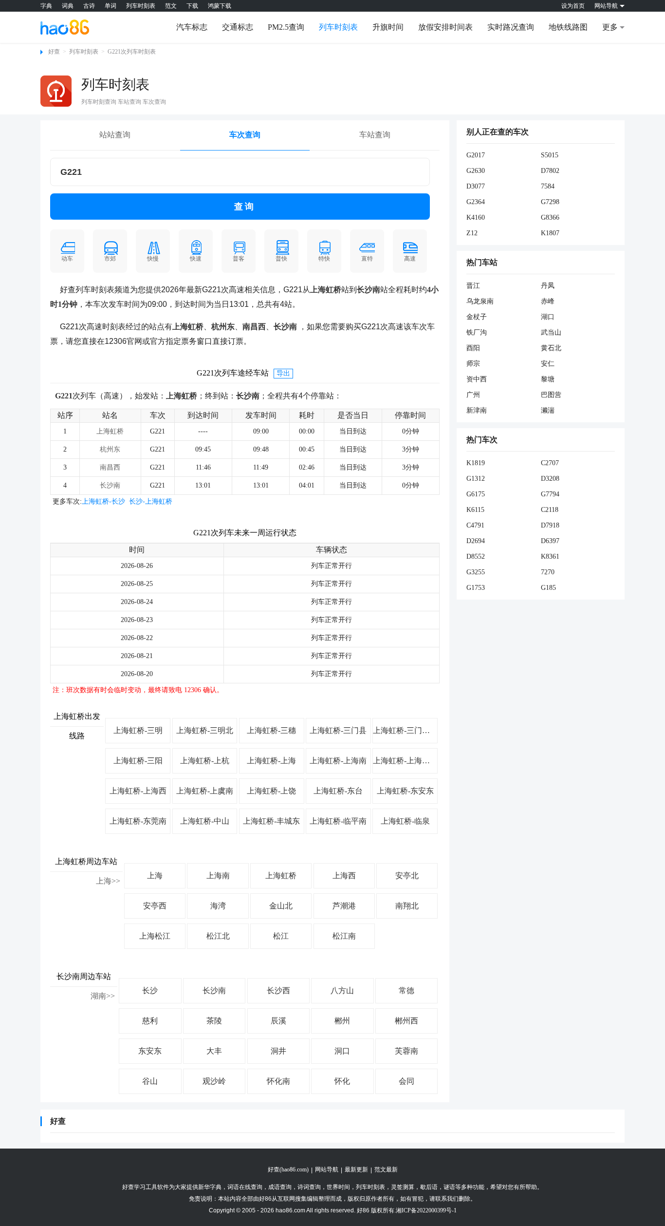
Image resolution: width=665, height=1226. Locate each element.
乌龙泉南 (480, 301)
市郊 (110, 258)
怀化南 (278, 1081)
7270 (547, 572)
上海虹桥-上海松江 (405, 760)
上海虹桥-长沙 (103, 501)
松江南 (344, 936)
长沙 (150, 990)
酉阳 (473, 348)
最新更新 (356, 1169)
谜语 (449, 1187)
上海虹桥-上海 (271, 760)
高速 (410, 258)
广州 (473, 394)
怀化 (342, 1081)
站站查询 (114, 135)
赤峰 (547, 301)
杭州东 (110, 449)
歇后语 (429, 1187)
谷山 (150, 1081)
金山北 (281, 906)
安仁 (547, 363)
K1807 (550, 233)
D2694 (475, 541)
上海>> (108, 881)
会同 (406, 1081)
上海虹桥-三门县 (338, 730)
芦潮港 (344, 906)
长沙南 (110, 485)
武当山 (551, 332)
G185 (548, 587)
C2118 (549, 509)
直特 (367, 258)
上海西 (344, 875)
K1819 (475, 463)
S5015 (549, 155)
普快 (281, 258)
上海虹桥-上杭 (204, 760)
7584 (547, 186)
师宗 (473, 363)
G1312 (475, 478)
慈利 (150, 1021)
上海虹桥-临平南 (338, 821)
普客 (238, 258)
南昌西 (110, 467)
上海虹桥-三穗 (271, 730)
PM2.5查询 (286, 27)
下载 (192, 5)
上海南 (218, 875)
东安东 (150, 1051)
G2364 (475, 202)
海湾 (218, 906)
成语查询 (280, 1187)
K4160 (475, 217)
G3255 (475, 572)
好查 (54, 51)
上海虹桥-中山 (204, 821)
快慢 (153, 258)
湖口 (547, 317)
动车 (67, 258)
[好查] (64, 27)
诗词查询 (309, 1187)
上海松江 (154, 936)
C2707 (550, 463)
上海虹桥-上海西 (138, 791)
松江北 (218, 936)
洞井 (278, 1051)
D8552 (475, 556)
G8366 (550, 217)
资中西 (476, 379)
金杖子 (476, 317)
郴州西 (406, 1021)
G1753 (475, 587)
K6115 (475, 509)
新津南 (476, 410)
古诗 (89, 5)
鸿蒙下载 (219, 5)
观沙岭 (214, 1081)
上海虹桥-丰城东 (271, 821)
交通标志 (237, 27)
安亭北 (407, 875)
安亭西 (154, 906)
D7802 (550, 170)
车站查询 (374, 135)
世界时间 (338, 1187)
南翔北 (407, 906)
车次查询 (244, 135)
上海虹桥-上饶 (271, 791)
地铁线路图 (568, 27)
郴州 (342, 1021)
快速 (196, 258)
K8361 (550, 556)
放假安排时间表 (445, 27)
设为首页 (573, 5)
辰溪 (278, 1021)
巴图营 (551, 394)
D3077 (475, 186)
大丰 (214, 1051)
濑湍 (547, 410)
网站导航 (326, 1169)
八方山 (342, 990)
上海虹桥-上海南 (338, 760)
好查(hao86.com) (288, 1169)
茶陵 (214, 1021)
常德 (406, 990)
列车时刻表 (140, 5)
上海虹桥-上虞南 (204, 791)
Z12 (472, 233)
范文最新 (386, 1169)
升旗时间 (388, 27)
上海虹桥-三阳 (138, 760)
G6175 (475, 494)
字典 (46, 5)
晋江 (473, 285)
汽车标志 (191, 27)
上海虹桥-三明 (138, 730)
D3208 (550, 478)
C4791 (475, 525)
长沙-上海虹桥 (150, 501)
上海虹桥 (110, 431)
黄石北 (551, 348)
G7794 (550, 494)
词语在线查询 (244, 1187)
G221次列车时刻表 (132, 51)
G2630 (475, 170)
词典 (68, 5)
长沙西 (278, 990)
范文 (171, 5)
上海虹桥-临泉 (405, 821)
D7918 (550, 525)
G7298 (550, 202)
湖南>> (103, 996)
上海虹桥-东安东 (405, 791)
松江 (281, 936)
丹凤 (547, 285)
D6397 (550, 541)
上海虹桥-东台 (338, 791)
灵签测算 (402, 1187)
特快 (324, 258)
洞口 (342, 1051)
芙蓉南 (406, 1051)
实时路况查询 (510, 27)
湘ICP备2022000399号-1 (426, 1210)
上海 (155, 875)
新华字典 (210, 1187)
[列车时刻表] (56, 91)
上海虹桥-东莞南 (138, 821)
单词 (110, 5)
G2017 (475, 155)
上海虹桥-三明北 (204, 730)
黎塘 (547, 379)
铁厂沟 (476, 332)
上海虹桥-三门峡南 (405, 730)
